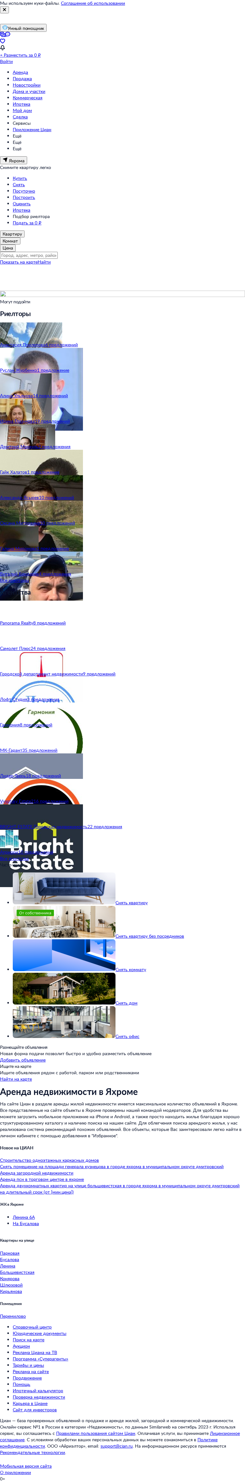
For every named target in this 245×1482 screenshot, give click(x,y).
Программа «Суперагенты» (40, 1359)
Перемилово (13, 1316)
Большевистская (17, 1272)
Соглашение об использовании (93, 3)
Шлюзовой (11, 1285)
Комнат (10, 241)
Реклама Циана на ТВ (35, 1352)
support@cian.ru (116, 1446)
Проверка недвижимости (39, 1397)
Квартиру (12, 234)
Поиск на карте (28, 1340)
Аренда (20, 72)
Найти (44, 262)
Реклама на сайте (31, 1371)
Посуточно (24, 191)
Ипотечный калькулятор (38, 1390)
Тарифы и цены (28, 1365)
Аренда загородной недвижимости (36, 1173)
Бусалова (9, 1259)
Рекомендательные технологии (32, 1452)
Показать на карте (19, 262)
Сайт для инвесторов (35, 1410)
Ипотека (21, 104)
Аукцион (21, 1346)
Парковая (9, 1253)
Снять (19, 184)
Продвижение (27, 1378)
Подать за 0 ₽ (27, 223)
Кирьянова (11, 1291)
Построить (24, 197)
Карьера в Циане (30, 1403)
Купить (20, 178)
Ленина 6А (24, 1217)
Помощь (21, 1384)
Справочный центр (32, 1327)
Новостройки (27, 85)
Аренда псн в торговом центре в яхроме (42, 1179)
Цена (8, 248)
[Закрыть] (4, 9)
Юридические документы (39, 1333)
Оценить (22, 204)
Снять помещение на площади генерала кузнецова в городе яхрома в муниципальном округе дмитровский (112, 1166)
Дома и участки (29, 91)
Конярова (9, 1278)
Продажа (22, 78)
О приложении (15, 1472)
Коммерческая (27, 98)
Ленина (7, 1266)
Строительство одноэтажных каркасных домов (49, 1160)
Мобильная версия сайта (26, 1466)
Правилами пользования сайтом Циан (95, 1433)
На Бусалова (26, 1223)
